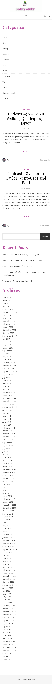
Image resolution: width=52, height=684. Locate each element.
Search (45, 236)
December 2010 (9, 540)
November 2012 (9, 472)
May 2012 (6, 490)
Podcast (5, 70)
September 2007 (9, 656)
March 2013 (7, 460)
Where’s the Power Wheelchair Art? (17, 281)
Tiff (8, 160)
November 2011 (9, 508)
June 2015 (6, 380)
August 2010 (7, 552)
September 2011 (9, 514)
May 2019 (6, 318)
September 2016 (9, 350)
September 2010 (9, 549)
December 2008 (9, 611)
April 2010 (6, 564)
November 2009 (9, 579)
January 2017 (7, 348)
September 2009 (9, 585)
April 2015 (6, 386)
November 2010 (9, 543)
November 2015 (9, 365)
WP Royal (31, 679)
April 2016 (6, 359)
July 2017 (6, 339)
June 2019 (6, 315)
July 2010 (6, 555)
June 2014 (6, 416)
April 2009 (6, 600)
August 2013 (7, 445)
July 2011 (6, 519)
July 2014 (6, 413)
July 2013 (6, 448)
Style (4, 82)
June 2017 (6, 342)
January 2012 (7, 502)
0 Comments (45, 160)
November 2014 (9, 401)
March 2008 (7, 638)
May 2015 (6, 383)
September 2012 (9, 478)
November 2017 (9, 330)
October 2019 (8, 309)
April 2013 (6, 457)
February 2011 (8, 534)
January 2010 (7, 573)
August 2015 (7, 374)
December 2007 (9, 647)
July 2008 (6, 626)
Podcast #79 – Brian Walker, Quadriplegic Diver (26, 118)
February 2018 (8, 324)
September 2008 (9, 620)
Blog (4, 43)
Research (6, 76)
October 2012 (8, 475)
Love (4, 65)
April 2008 (6, 635)
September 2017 (9, 336)
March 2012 (7, 496)
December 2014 (9, 398)
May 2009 (6, 597)
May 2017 (6, 345)
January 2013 (7, 466)
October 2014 (8, 404)
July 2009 (6, 591)
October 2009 (8, 582)
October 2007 (8, 653)
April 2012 (6, 493)
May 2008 (6, 632)
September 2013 (9, 442)
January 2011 (7, 537)
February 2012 (8, 499)
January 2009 (7, 608)
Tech (4, 87)
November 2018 (9, 321)
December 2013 (9, 434)
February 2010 (8, 570)
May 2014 (6, 419)
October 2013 (8, 439)
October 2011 (8, 511)
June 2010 (6, 558)
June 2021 (6, 303)
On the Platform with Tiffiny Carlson (17, 266)
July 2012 (6, 484)
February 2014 (8, 428)
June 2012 (6, 487)
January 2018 (7, 327)
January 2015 (7, 395)
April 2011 (6, 528)
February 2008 (8, 641)
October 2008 (8, 617)
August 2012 (7, 481)
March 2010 (7, 567)
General (5, 54)
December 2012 (9, 469)
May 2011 (6, 525)
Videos (5, 98)
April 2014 (6, 422)
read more (26, 151)
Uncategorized (8, 93)
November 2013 (9, 436)
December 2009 (9, 576)
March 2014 (7, 425)
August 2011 (7, 516)
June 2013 (6, 451)
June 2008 (6, 629)
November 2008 (9, 614)
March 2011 (7, 531)
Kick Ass (5, 59)
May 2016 (6, 356)
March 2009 (7, 603)
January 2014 (7, 431)
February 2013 (8, 463)
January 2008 (7, 644)
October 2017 (8, 333)
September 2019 (9, 312)
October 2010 (8, 546)
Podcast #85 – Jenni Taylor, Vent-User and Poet (26, 178)
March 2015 (7, 389)
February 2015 (8, 392)
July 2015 (6, 377)
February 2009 (8, 605)
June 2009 (6, 594)
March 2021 (7, 306)
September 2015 (9, 371)
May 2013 (6, 454)
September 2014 (9, 407)
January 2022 (7, 300)
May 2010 (6, 561)
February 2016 (8, 362)
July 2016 (6, 353)
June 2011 (6, 522)
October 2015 (8, 368)
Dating (5, 48)
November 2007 (9, 650)
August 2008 (7, 623)
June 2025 (6, 297)
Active (4, 37)
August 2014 (7, 410)
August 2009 (7, 588)
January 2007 (7, 659)
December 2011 (9, 505)
